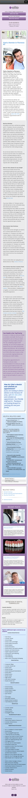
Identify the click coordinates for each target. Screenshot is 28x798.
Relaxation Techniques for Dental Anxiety (13, 587)
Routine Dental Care (9, 495)
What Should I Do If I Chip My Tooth (13, 757)
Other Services (8, 718)
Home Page (17, 423)
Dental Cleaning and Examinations (13, 493)
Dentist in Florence (18, 261)
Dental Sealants (8, 692)
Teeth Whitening (9, 656)
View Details (18, 468)
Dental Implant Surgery (10, 690)
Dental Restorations (9, 646)
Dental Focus (15, 703)
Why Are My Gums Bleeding (11, 762)
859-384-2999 (9, 198)
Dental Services (15, 660)
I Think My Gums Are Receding (12, 734)
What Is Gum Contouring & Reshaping (14, 658)
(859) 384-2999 (14, 13)
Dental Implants (8, 645)
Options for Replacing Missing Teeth (13, 739)
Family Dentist (8, 709)
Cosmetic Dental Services (13, 632)
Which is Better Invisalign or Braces (13, 761)
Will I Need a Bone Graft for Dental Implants (15, 764)
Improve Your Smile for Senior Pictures (14, 736)
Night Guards (8, 677)
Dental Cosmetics (9, 688)
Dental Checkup (8, 492)
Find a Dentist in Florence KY (13, 43)
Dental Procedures (15, 682)
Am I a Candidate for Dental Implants (13, 729)
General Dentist (8, 499)
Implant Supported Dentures (11, 651)
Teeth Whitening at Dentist (11, 701)
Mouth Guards (8, 676)
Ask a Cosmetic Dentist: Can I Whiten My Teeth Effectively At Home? (14, 527)
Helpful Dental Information (15, 725)
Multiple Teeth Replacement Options (13, 738)
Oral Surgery (8, 696)
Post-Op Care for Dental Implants (13, 743)
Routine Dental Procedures (11, 700)
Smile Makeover (9, 655)
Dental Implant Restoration (11, 643)
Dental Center (8, 667)
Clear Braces (8, 636)
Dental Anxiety (8, 731)
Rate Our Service (14, 18)
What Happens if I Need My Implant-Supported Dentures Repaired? (12, 557)
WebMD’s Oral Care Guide (17, 424)
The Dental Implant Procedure (12, 749)
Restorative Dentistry (10, 698)
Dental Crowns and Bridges (11, 641)
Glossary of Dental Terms (11, 420)
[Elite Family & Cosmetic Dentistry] (14, 8)
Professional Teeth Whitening (12, 653)
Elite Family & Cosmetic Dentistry (9, 1)
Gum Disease (8, 693)
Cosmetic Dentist (9, 638)
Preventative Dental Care (11, 744)
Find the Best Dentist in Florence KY (13, 720)
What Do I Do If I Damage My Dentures (14, 756)
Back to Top (14, 789)
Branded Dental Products (15, 714)
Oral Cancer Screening (10, 679)
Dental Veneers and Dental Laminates (14, 648)
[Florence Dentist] (14, 35)
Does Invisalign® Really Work (12, 733)
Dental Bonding (8, 686)
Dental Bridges (8, 640)
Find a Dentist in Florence (14, 474)
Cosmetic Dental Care (10, 666)
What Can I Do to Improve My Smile (13, 754)
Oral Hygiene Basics (9, 741)
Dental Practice (8, 674)
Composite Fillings (9, 664)
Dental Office (8, 672)
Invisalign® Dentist (9, 712)
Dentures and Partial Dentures (12, 650)
